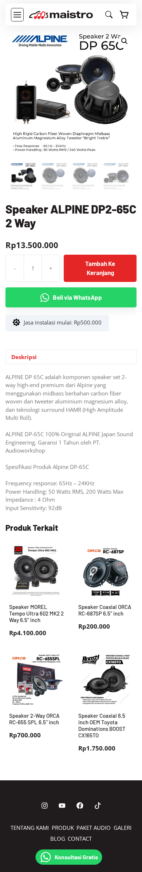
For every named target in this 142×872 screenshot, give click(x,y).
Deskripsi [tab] (24, 357)
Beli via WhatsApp (77, 297)
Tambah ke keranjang (100, 268)
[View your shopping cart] (124, 14)
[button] (124, 41)
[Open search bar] (109, 16)
